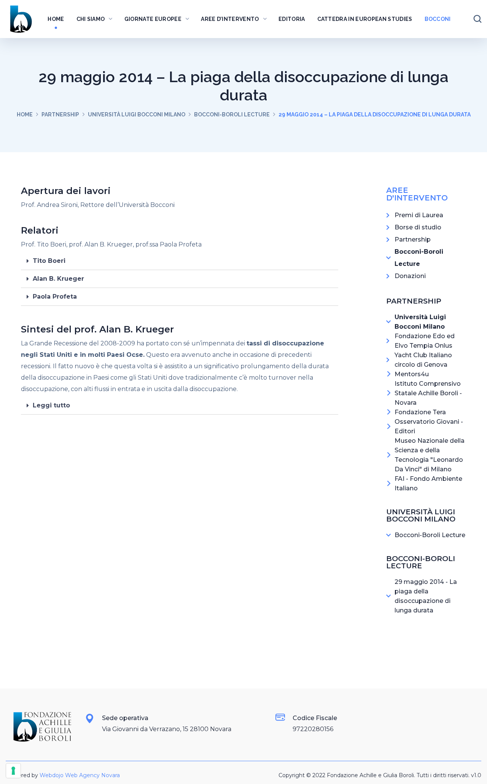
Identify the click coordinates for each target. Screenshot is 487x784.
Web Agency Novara (92, 775)
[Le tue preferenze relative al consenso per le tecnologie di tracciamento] (13, 770)
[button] (477, 19)
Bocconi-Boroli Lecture (232, 114)
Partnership (60, 114)
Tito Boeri (49, 260)
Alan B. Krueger (58, 278)
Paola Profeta (55, 296)
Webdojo (52, 775)
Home (25, 114)
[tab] (179, 261)
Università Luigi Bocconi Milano (136, 114)
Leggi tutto (51, 405)
